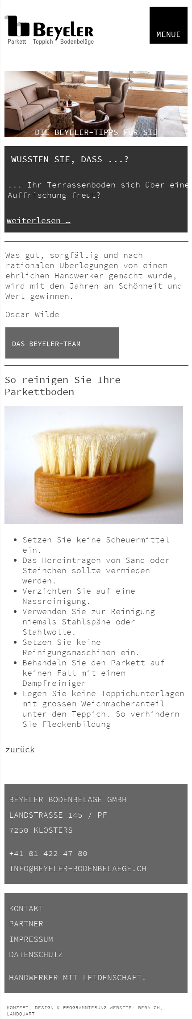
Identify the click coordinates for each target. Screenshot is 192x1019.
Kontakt (26, 908)
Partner (26, 923)
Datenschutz (36, 954)
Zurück (20, 749)
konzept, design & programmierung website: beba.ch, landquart (85, 1010)
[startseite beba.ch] (49, 56)
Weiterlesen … (39, 220)
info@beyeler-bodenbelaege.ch (77, 868)
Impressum (31, 939)
